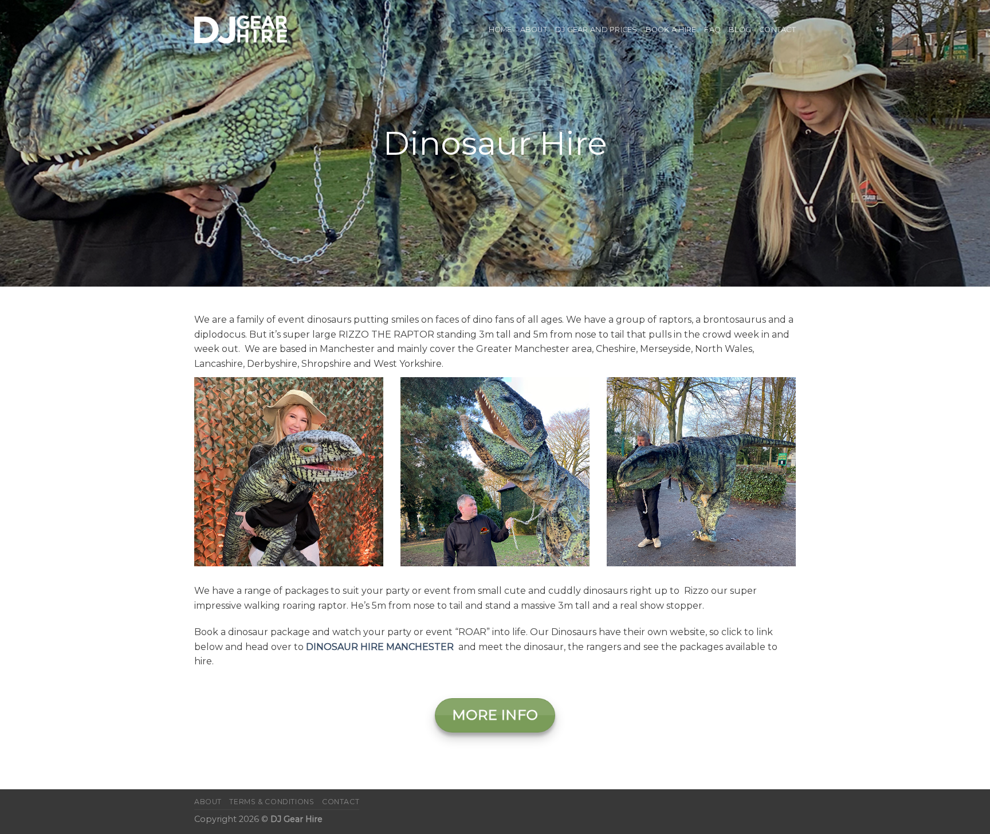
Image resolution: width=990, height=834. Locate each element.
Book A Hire (671, 29)
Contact (777, 29)
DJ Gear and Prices (596, 29)
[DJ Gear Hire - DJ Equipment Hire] (240, 29)
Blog (740, 29)
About (533, 29)
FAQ (712, 29)
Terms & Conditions (271, 801)
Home (500, 29)
